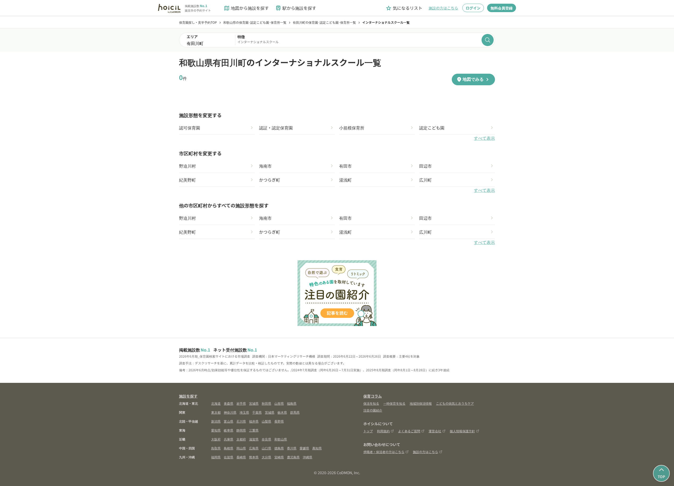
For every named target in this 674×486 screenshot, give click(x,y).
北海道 (216, 403)
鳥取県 (216, 448)
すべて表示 (484, 138)
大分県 (266, 457)
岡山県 (241, 448)
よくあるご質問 (409, 431)
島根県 (228, 448)
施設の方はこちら (443, 8)
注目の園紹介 (372, 410)
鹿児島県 (293, 457)
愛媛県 (304, 448)
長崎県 (241, 457)
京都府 (241, 439)
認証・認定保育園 (276, 127)
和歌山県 (280, 439)
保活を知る (371, 403)
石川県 (241, 421)
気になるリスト (403, 8)
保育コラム (372, 396)
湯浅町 (345, 180)
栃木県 (282, 412)
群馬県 (295, 412)
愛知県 (216, 430)
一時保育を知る (394, 403)
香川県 (291, 448)
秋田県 (266, 403)
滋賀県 (254, 439)
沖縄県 (307, 457)
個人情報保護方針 (462, 431)
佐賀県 (228, 457)
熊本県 (254, 457)
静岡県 (241, 430)
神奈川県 (230, 412)
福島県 (291, 403)
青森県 (228, 403)
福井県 (254, 421)
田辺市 (425, 166)
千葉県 (257, 412)
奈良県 (266, 439)
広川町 (425, 180)
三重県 (254, 430)
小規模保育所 (351, 127)
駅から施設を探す (295, 8)
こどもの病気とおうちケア (455, 403)
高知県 (317, 448)
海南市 (265, 166)
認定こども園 (431, 127)
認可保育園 (189, 127)
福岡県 (216, 457)
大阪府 (216, 439)
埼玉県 (244, 412)
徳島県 (279, 448)
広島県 (254, 448)
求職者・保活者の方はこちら (383, 451)
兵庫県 (228, 439)
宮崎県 (279, 457)
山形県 (279, 403)
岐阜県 (228, 430)
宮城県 (254, 403)
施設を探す (188, 396)
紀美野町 (187, 180)
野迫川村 (187, 166)
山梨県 (266, 421)
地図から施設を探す (246, 8)
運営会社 (435, 431)
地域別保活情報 (421, 403)
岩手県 (241, 403)
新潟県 (216, 421)
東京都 (216, 412)
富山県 (228, 421)
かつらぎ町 (269, 180)
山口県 (266, 448)
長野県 (279, 421)
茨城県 (269, 412)
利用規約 (383, 431)
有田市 (345, 166)
